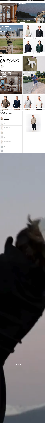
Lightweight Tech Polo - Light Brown (7, 141)
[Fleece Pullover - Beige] (1, 118)
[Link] (22, 0)
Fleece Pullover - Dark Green (37, 52)
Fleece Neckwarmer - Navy (6, 150)
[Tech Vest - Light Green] (1, 123)
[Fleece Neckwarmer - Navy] (1, 151)
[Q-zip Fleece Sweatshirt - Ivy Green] (1, 132)
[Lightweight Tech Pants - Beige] (1, 128)
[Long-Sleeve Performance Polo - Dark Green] (1, 146)
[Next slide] (44, 94)
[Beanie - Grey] (1, 137)
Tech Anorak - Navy (25, 52)
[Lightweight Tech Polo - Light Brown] (1, 142)
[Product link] (28, 32)
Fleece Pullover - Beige (6, 117)
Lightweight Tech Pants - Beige (7, 127)
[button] (39, 2)
